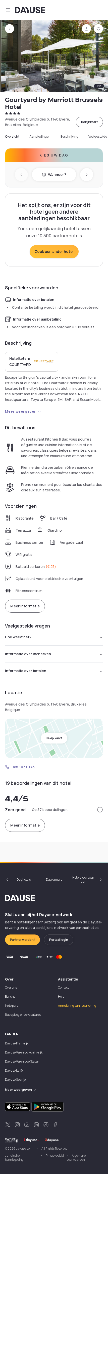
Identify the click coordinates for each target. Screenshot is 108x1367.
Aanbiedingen (39, 137)
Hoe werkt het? (18, 637)
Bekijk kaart (89, 122)
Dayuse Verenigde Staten (22, 1061)
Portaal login (58, 940)
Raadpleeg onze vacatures (23, 1014)
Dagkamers (54, 879)
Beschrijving (69, 137)
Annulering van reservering (77, 1005)
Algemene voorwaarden (76, 1157)
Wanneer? (57, 174)
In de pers (11, 1005)
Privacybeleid (55, 1155)
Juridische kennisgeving (14, 1157)
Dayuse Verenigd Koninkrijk (23, 1052)
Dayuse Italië (14, 1070)
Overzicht (12, 137)
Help (61, 996)
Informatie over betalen (25, 670)
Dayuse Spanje (15, 1079)
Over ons (11, 987)
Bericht (10, 996)
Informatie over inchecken (28, 653)
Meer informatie (25, 606)
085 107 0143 (23, 766)
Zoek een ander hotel (54, 251)
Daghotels (24, 879)
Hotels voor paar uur (83, 879)
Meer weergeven (21, 411)
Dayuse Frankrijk (16, 1043)
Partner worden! (22, 940)
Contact (63, 987)
